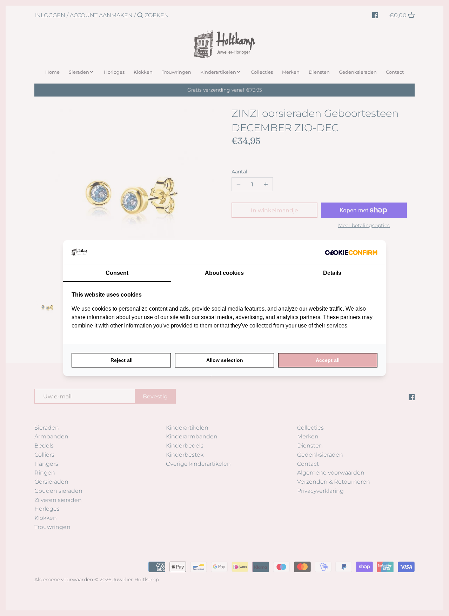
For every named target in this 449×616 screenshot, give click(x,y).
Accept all (328, 360)
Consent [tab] (117, 273)
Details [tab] (332, 273)
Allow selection (224, 360)
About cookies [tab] (224, 273)
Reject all (121, 360)
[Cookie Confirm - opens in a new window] (351, 252)
